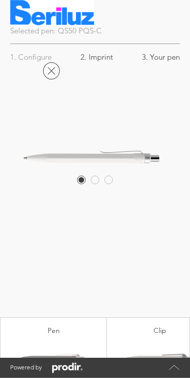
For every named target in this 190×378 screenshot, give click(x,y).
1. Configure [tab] (31, 57)
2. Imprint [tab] (97, 57)
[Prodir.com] (67, 368)
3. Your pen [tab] (161, 57)
